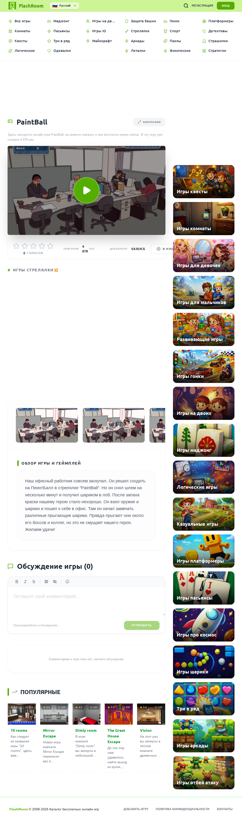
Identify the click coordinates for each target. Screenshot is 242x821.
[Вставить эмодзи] (67, 581)
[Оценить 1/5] (16, 246)
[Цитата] (46, 581)
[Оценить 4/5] (42, 246)
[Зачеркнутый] (33, 581)
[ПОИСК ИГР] (186, 5)
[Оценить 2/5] (25, 246)
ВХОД (225, 5)
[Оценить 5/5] (50, 246)
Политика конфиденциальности (182, 809)
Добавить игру (136, 809)
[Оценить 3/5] (33, 246)
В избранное (174, 248)
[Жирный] (16, 581)
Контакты (225, 809)
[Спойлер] (55, 581)
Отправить (142, 625)
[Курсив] (25, 581)
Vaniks (138, 249)
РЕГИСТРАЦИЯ (202, 5)
